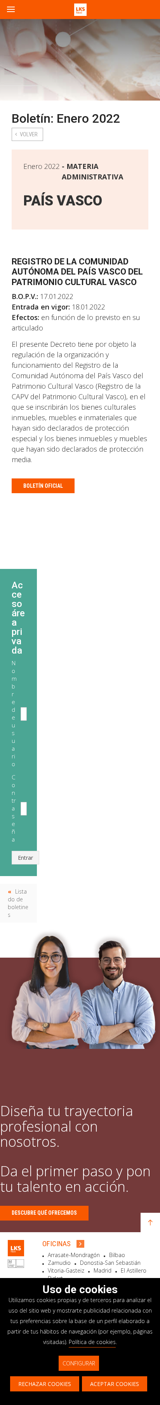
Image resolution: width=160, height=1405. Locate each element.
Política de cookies (92, 1342)
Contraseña (14, 808)
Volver (29, 134)
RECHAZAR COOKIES (44, 1384)
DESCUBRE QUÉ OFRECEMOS (44, 1213)
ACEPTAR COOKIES (114, 1384)
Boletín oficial (43, 486)
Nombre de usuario (14, 713)
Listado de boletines (18, 903)
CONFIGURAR (79, 1363)
